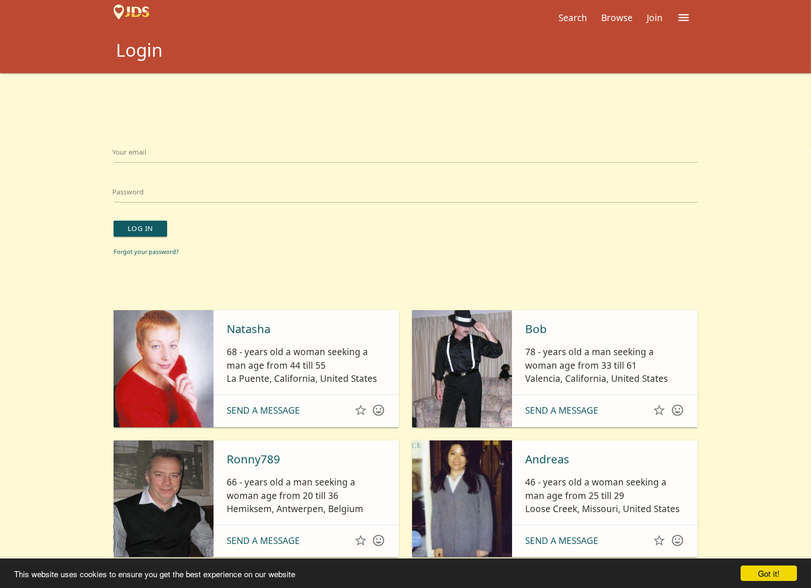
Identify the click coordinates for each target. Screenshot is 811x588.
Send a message (263, 426)
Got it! (769, 573)
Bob (536, 344)
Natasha (248, 344)
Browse (617, 18)
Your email (136, 155)
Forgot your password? (155, 266)
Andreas (547, 474)
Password (134, 200)
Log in (147, 242)
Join (655, 18)
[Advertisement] (405, 99)
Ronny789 (253, 474)
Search (573, 18)
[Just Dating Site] (131, 18)
